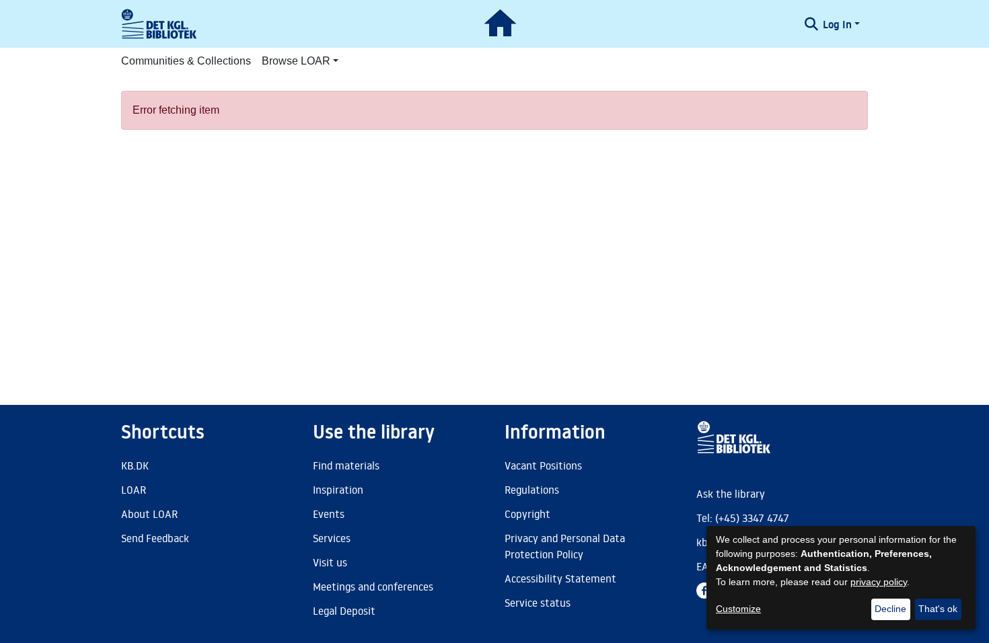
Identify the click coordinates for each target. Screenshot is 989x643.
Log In (837, 24)
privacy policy (878, 581)
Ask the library (730, 493)
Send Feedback (155, 538)
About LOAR (149, 514)
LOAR (133, 489)
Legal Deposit (344, 610)
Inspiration (338, 489)
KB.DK (135, 465)
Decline (890, 608)
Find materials (346, 465)
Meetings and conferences (373, 586)
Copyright (527, 514)
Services (332, 538)
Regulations (532, 489)
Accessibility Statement (560, 578)
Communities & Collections (186, 61)
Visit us (330, 562)
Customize (738, 608)
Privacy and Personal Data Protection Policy (565, 546)
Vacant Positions (543, 465)
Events (328, 514)
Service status (538, 602)
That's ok (937, 608)
